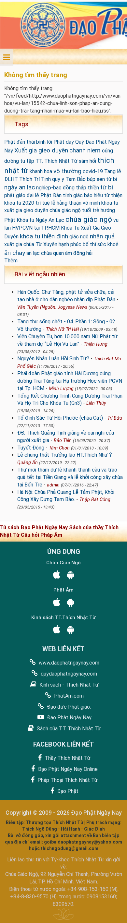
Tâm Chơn (59, 448)
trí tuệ (42, 203)
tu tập (27, 161)
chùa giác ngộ (88, 219)
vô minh (91, 203)
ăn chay (14, 253)
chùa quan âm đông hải (66, 253)
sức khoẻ (108, 244)
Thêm (11, 261)
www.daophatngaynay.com (68, 663)
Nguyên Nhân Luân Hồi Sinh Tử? (53, 358)
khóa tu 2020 (19, 203)
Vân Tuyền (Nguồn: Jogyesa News (52, 307)
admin (53, 485)
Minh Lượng (61, 388)
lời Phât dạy (60, 142)
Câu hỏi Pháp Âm (41, 535)
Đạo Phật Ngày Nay (69, 717)
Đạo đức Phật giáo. (68, 707)
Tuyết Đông (30, 448)
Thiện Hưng (95, 344)
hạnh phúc (70, 244)
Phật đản (14, 142)
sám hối (87, 161)
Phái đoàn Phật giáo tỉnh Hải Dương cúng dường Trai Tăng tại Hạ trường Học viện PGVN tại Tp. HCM (69, 380)
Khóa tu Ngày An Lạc (40, 220)
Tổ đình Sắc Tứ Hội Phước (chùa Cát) (60, 418)
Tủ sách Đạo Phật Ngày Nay (34, 527)
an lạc (33, 253)
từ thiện (113, 195)
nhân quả (102, 236)
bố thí (89, 244)
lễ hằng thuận (66, 203)
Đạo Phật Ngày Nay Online (67, 769)
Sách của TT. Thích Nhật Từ (68, 728)
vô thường (67, 171)
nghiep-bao (49, 188)
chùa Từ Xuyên (40, 244)
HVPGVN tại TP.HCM (36, 228)
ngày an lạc (19, 187)
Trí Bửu (114, 418)
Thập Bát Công (94, 499)
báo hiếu (93, 195)
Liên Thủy (96, 403)
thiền (93, 188)
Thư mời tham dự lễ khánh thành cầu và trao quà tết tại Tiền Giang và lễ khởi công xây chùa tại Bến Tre (70, 477)
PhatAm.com (68, 696)
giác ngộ (79, 237)
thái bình (36, 142)
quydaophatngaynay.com (68, 674)
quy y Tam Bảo (69, 179)
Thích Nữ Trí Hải (62, 329)
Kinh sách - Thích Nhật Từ (68, 685)
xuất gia (13, 244)
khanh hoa (41, 171)
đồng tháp (74, 188)
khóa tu (30, 236)
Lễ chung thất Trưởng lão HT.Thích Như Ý (64, 455)
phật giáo (14, 195)
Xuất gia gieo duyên (41, 150)
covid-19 (93, 171)
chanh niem (85, 150)
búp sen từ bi (102, 179)
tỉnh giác (73, 195)
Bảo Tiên (63, 440)
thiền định (54, 236)
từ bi (106, 187)
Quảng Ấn (27, 462)
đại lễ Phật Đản (44, 195)
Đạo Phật (67, 791)
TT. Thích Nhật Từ (56, 161)
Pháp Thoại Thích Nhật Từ (67, 780)
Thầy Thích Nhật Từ (67, 758)
